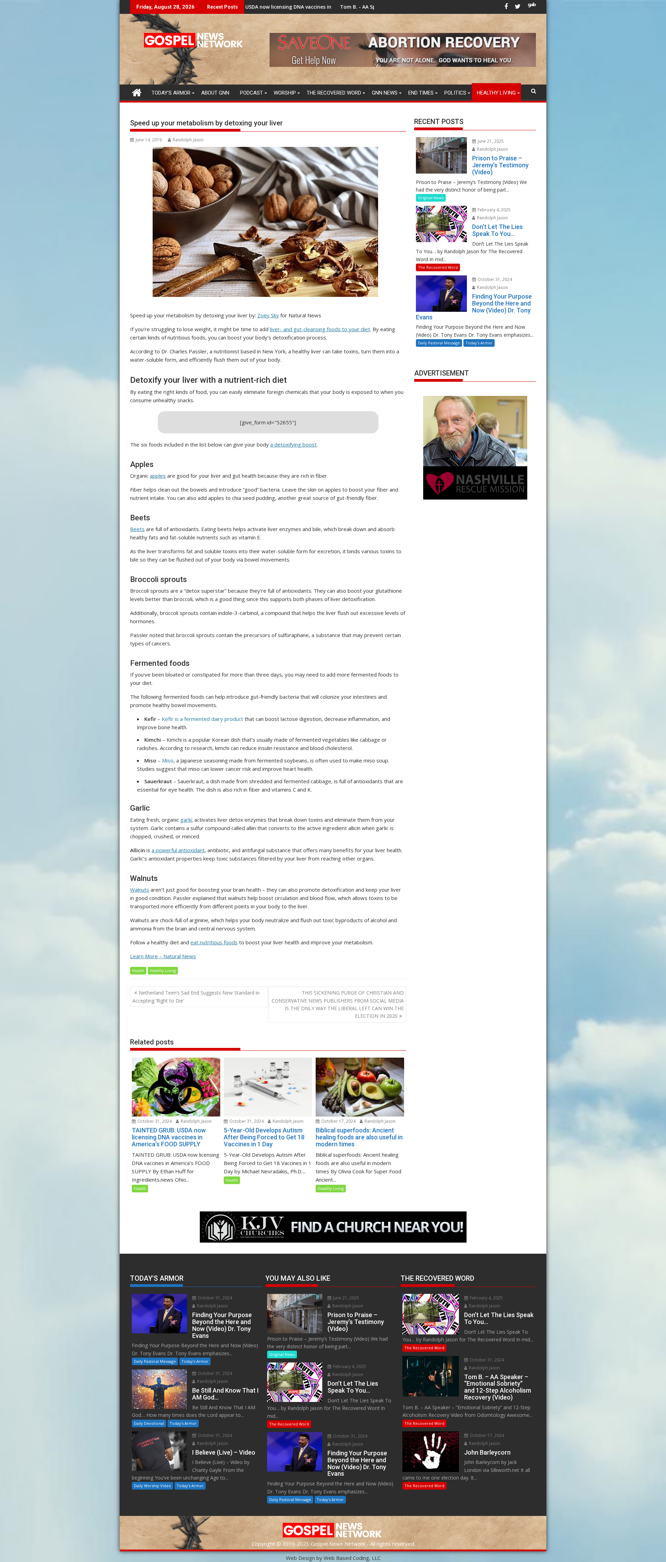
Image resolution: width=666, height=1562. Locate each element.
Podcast (251, 93)
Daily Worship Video (152, 1485)
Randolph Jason (188, 140)
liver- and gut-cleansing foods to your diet (320, 329)
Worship (285, 93)
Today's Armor (479, 342)
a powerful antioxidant (178, 850)
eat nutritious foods (214, 942)
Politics (455, 93)
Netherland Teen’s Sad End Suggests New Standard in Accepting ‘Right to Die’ (196, 996)
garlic (186, 819)
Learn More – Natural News (163, 956)
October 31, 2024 (154, 1121)
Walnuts (139, 889)
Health (138, 970)
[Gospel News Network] (137, 91)
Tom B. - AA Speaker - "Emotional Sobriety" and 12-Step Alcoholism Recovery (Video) (336, 6)
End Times (421, 93)
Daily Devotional (149, 1423)
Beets (137, 529)
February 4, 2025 (494, 210)
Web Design (300, 1557)
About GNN (215, 93)
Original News (431, 197)
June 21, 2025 (490, 141)
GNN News (385, 93)
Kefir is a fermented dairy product (202, 718)
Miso (167, 760)
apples (158, 475)
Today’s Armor (171, 93)
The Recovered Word (334, 93)
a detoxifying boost (293, 444)
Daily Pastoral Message (439, 342)
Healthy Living (496, 93)
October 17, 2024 (338, 1121)
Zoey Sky (268, 315)
